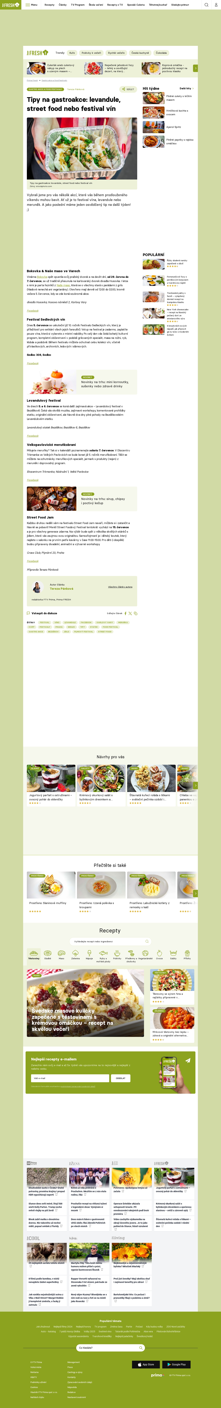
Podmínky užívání (38, 1382)
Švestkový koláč (145, 1336)
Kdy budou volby (154, 1326)
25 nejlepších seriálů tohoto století (46, 1263)
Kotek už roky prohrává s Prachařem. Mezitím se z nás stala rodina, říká (88, 1191)
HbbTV (33, 1377)
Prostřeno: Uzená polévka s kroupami (96, 905)
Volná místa (35, 1367)
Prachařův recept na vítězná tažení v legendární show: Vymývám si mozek (89, 1207)
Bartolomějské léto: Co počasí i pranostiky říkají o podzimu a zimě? (132, 1296)
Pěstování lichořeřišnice (168, 1331)
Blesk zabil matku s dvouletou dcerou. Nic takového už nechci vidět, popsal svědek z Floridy (45, 1223)
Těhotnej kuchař (158, 4)
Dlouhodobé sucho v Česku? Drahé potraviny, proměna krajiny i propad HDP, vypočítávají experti (47, 1191)
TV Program (77, 4)
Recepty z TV (115, 4)
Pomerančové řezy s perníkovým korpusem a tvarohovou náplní (177, 279)
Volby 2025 (89, 1331)
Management (73, 1362)
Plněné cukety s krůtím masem (179, 98)
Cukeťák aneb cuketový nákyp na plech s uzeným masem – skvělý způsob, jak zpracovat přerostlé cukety (60, 73)
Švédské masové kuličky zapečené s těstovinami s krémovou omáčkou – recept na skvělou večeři (72, 1019)
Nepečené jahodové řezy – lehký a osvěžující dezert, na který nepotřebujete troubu (119, 70)
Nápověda (72, 1387)
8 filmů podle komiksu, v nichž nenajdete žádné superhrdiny (44, 1280)
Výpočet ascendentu (78, 1336)
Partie (129, 1326)
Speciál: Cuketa (136, 4)
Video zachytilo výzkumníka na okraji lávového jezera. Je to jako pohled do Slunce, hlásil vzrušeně (131, 1223)
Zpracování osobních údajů (79, 1382)
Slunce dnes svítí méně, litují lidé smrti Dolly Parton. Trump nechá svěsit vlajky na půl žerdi (45, 1207)
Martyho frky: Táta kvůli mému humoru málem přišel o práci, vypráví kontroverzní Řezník (86, 1266)
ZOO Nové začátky (175, 1326)
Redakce (71, 1392)
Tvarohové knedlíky (102, 1336)
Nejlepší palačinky (124, 1336)
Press (70, 1367)
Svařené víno (105, 1331)
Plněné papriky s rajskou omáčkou (179, 141)
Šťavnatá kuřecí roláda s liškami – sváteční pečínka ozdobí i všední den (150, 797)
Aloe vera (148, 1331)
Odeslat (120, 1078)
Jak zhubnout (43, 1326)
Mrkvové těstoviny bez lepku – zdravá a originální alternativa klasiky (171, 1035)
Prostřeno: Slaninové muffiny (47, 903)
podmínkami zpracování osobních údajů (78, 1086)
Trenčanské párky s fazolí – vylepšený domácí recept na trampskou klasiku (176, 297)
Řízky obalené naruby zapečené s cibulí (177, 262)
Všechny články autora (120, 586)
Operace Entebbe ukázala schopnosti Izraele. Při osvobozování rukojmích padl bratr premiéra (131, 1208)
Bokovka (42, 276)
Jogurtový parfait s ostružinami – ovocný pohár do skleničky (50, 797)
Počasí (139, 1326)
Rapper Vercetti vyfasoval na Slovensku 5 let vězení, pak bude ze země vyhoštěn (89, 1282)
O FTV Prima (36, 1362)
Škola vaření (96, 4)
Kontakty (71, 1377)
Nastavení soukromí (76, 1397)
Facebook (33, 310)
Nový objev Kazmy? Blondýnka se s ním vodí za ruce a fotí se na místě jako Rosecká (89, 1298)
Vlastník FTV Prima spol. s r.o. (43, 1392)
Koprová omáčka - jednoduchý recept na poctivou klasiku (174, 68)
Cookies (34, 1387)
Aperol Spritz (173, 126)
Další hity (186, 88)
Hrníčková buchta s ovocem (177, 112)
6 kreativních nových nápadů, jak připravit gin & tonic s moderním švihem (178, 330)
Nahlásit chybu (37, 1397)
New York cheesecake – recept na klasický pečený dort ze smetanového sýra (177, 314)
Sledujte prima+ (180, 4)
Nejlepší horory (83, 1326)
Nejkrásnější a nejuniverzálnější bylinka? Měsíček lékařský (130, 1265)
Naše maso (63, 285)
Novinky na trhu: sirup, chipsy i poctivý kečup (103, 501)
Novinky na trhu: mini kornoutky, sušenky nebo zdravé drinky (105, 384)
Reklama (34, 1372)
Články (63, 4)
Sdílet (129, 90)
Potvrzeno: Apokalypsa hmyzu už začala (130, 1189)
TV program (100, 1326)
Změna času (116, 1326)
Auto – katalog (48, 1331)
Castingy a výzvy (74, 1372)
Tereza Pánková (75, 89)
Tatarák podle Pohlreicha (127, 1331)
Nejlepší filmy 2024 (63, 1326)
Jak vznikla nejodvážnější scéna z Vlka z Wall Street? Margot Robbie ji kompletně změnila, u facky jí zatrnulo (46, 1299)
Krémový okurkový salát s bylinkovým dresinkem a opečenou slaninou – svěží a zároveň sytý (97, 797)
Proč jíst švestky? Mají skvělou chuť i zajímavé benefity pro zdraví (132, 1280)
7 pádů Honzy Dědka (69, 1331)
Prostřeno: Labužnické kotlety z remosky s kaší (150, 905)
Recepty (50, 4)
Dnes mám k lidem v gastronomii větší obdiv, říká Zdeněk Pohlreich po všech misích (88, 1223)
